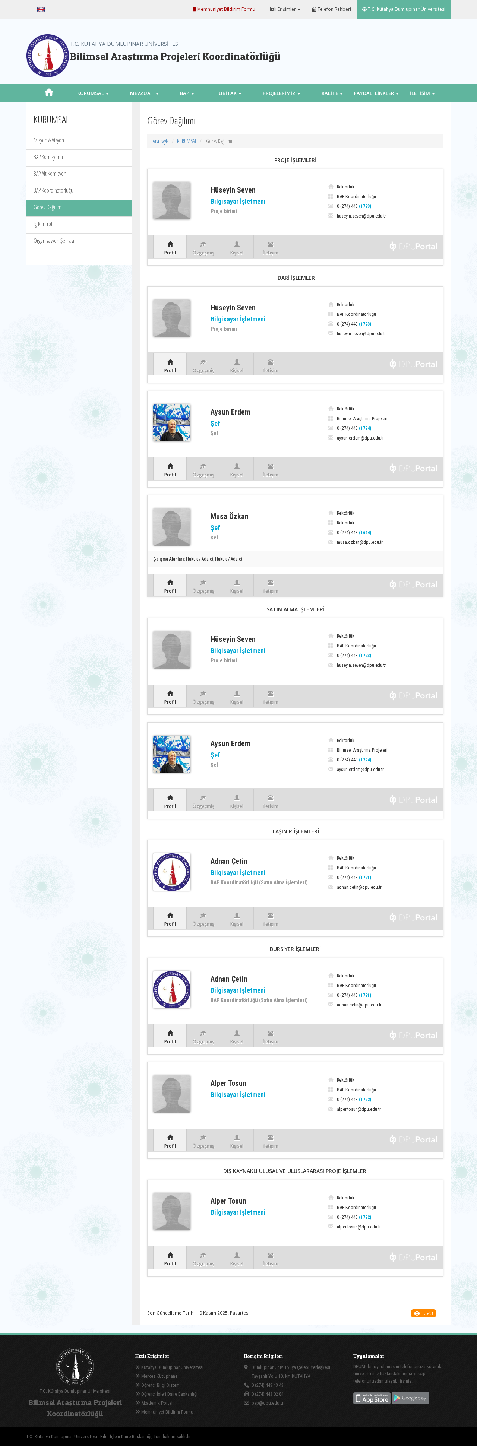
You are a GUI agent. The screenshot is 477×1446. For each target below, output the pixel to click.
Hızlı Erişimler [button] (281, 9)
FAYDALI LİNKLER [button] (374, 93)
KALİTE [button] (330, 93)
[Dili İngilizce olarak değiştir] (41, 9)
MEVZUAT (142, 93)
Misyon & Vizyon (49, 140)
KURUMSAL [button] (91, 93)
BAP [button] (185, 93)
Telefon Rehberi (333, 9)
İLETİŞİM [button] (420, 93)
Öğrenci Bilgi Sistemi (160, 1385)
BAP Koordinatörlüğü (53, 190)
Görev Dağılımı (48, 207)
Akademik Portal (156, 1403)
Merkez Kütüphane (158, 1376)
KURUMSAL (187, 141)
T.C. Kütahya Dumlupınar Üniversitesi (406, 9)
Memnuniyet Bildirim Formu (225, 9)
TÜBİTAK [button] (226, 93)
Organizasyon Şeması (54, 241)
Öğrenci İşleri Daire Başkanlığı (169, 1394)
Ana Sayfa (161, 141)
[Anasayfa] (49, 93)
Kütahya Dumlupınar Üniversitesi (171, 1367)
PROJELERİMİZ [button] (280, 93)
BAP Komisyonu (48, 157)
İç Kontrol (43, 224)
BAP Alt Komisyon (50, 173)
